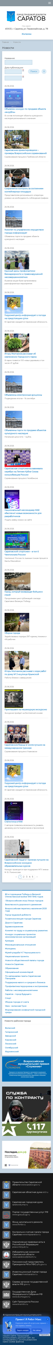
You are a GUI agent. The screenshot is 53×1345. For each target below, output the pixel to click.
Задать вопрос (23, 1330)
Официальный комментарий (19, 972)
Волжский (10, 1028)
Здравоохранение (14, 926)
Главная (5, 42)
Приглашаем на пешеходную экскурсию (26, 709)
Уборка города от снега (17, 1002)
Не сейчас (37, 1330)
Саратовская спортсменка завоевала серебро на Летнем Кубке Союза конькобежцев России (24, 471)
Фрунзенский (12, 1051)
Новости (17, 42)
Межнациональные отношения (20, 945)
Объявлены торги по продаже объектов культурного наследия (25, 432)
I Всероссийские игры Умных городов (24, 900)
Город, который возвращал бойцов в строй (24, 593)
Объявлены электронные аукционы (23, 395)
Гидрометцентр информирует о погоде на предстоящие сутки (25, 317)
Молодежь (10, 948)
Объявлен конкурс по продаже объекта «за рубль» (25, 110)
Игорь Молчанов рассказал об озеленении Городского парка (20, 355)
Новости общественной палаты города (24, 960)
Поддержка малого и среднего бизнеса (25, 982)
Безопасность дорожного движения (23, 904)
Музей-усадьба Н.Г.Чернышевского (22, 952)
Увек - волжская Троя (15, 1006)
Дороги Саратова (13, 922)
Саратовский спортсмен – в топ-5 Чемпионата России (22, 553)
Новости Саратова (14, 964)
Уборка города (12, 633)
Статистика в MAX (14, 822)
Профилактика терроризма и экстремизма (26, 986)
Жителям (26, 34)
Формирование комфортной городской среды (25, 1011)
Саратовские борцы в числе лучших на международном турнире (25, 746)
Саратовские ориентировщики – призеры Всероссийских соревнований (26, 151)
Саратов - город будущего (18, 994)
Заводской (10, 1036)
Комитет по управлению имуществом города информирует (24, 231)
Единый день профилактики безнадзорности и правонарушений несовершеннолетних (24, 274)
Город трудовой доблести (18, 915)
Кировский (10, 1040)
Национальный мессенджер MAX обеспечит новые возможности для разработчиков (23, 513)
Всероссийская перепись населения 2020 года (26, 909)
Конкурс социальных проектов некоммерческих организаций (20, 935)
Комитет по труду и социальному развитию (26, 930)
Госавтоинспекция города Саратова (23, 918)
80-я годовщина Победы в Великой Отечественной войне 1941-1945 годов (24, 895)
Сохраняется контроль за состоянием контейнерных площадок (24, 190)
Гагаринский (11, 1032)
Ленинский (10, 1043)
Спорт (8, 998)
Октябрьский (11, 1047)
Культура (9, 941)
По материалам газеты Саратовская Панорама (23, 977)
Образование (12, 968)
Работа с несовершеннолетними (21, 990)
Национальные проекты (17, 956)
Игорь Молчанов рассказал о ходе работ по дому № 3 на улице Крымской (25, 672)
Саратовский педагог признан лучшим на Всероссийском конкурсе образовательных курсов (26, 863)
